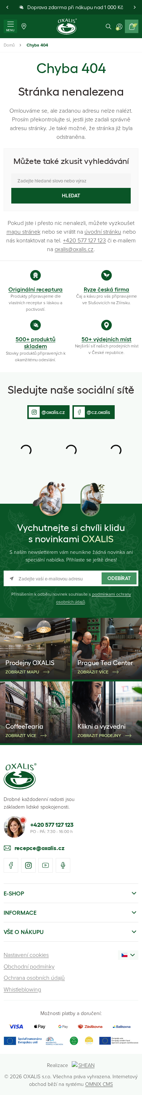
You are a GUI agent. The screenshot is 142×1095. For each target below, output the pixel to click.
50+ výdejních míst (106, 339)
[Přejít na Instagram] (28, 865)
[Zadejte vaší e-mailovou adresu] (71, 578)
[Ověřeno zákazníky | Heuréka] (89, 1040)
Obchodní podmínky (29, 966)
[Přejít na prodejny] (24, 26)
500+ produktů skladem (35, 342)
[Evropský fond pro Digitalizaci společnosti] (33, 1040)
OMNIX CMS (99, 1083)
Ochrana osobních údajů (34, 978)
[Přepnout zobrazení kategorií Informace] (134, 912)
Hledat (71, 195)
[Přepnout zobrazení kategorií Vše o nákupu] (134, 931)
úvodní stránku (102, 231)
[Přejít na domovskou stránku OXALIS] (67, 27)
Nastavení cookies (26, 955)
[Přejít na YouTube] (45, 865)
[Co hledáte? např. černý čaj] (71, 180)
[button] (7, 7)
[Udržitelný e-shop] (74, 1040)
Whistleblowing (22, 989)
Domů (9, 45)
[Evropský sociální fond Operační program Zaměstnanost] (118, 1040)
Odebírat (119, 578)
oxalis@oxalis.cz (74, 249)
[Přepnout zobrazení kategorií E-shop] (134, 893)
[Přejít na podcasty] (63, 865)
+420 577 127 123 (84, 240)
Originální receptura (35, 289)
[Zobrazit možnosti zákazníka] (119, 26)
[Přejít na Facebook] (11, 865)
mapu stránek (23, 231)
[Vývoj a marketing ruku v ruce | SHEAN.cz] (83, 1065)
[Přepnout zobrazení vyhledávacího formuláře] (108, 26)
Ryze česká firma (106, 289)
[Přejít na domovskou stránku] (20, 776)
